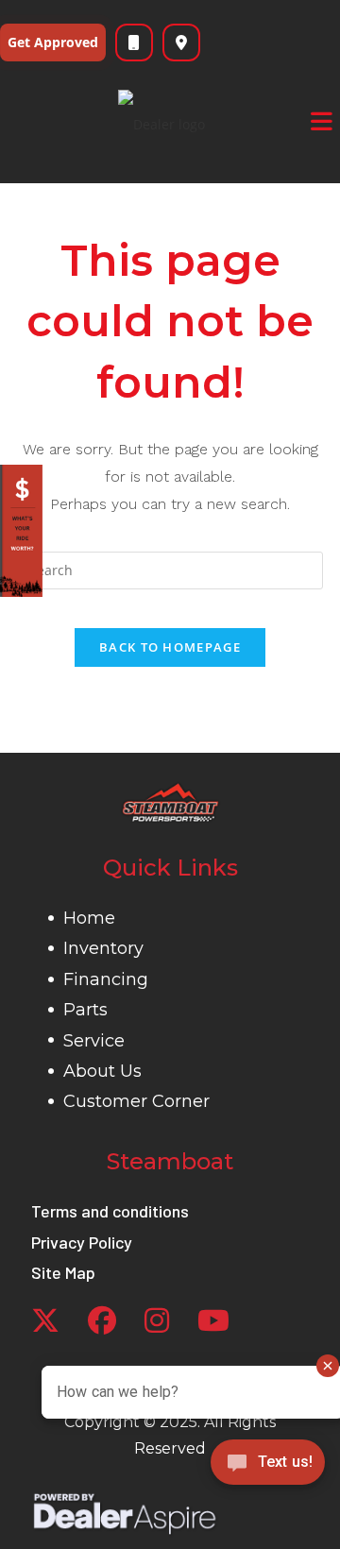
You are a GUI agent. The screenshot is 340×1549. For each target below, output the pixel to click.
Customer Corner (136, 1101)
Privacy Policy (81, 1242)
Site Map (63, 1272)
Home (89, 918)
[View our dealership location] (181, 42)
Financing (105, 979)
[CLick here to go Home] (170, 803)
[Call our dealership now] (134, 42)
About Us (102, 1071)
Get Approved (53, 42)
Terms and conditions (110, 1210)
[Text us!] (268, 1467)
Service (94, 1040)
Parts (85, 1009)
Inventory (103, 948)
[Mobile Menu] (322, 122)
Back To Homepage (170, 646)
